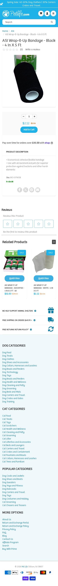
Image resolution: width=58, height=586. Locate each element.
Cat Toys (6, 422)
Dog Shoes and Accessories (15, 362)
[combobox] (29, 22)
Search (5, 545)
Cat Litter (6, 438)
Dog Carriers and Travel (13, 395)
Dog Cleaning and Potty (13, 385)
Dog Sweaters (9, 482)
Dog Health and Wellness (14, 382)
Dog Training (8, 401)
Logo (17, 13)
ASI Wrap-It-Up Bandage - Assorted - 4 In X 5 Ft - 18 (14, 266)
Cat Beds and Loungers (13, 445)
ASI (12, 31)
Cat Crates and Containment (16, 452)
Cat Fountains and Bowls (14, 455)
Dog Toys (6, 375)
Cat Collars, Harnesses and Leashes (19, 458)
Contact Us (7, 539)
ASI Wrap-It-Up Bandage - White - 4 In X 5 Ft (43, 266)
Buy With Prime (9, 549)
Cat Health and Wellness (14, 429)
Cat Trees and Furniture (13, 461)
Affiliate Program (10, 542)
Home (5, 31)
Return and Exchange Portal (15, 522)
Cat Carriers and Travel (13, 448)
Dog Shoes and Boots (12, 479)
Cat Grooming (9, 435)
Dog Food (6, 352)
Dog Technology (10, 372)
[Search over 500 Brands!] (52, 22)
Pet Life (25, 567)
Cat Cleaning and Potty (13, 432)
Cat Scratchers (9, 425)
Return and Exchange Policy (15, 526)
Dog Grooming (9, 388)
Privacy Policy (9, 529)
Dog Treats (7, 355)
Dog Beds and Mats (11, 392)
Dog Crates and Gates (12, 398)
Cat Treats (7, 419)
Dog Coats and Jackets (13, 476)
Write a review (32, 49)
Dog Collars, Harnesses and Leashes (19, 365)
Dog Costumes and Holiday (15, 498)
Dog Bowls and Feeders (13, 369)
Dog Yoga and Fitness (12, 485)
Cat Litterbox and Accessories (16, 442)
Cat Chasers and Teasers (14, 505)
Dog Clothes (8, 359)
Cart (41, 13)
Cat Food (6, 416)
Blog (4, 536)
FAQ (4, 532)
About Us (6, 519)
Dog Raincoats (9, 489)
